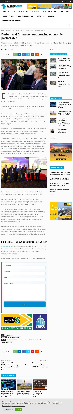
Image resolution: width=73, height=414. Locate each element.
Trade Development (7, 342)
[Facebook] (68, 1)
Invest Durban (5, 246)
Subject (6, 277)
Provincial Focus (10, 30)
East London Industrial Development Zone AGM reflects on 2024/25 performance (36, 365)
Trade (25, 339)
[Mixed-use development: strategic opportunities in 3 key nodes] (53, 83)
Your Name (7, 265)
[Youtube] (70, 1)
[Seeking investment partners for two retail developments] (53, 66)
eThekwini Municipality (14, 337)
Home (2, 30)
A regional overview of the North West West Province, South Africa (23, 393)
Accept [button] (19, 409)
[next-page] (54, 91)
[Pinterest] (32, 54)
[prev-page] (51, 91)
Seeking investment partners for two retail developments (64, 67)
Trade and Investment (35, 339)
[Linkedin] (65, 1)
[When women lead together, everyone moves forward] (53, 131)
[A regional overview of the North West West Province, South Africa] (24, 384)
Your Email (7, 271)
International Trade (17, 339)
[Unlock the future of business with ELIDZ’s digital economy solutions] (8, 384)
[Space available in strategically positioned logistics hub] (53, 74)
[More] (41, 54)
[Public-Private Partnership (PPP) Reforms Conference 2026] (40, 384)
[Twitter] (63, 1)
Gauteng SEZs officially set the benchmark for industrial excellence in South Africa (64, 122)
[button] (69, 25)
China (8, 339)
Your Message (8, 283)
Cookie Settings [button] (8, 409)
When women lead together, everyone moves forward (63, 131)
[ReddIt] (37, 54)
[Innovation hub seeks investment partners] (53, 60)
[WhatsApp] (15, 54)
